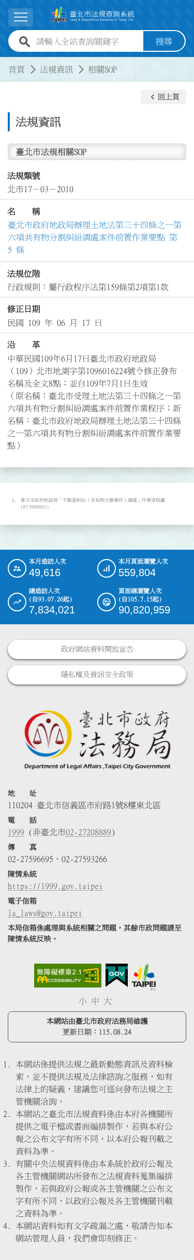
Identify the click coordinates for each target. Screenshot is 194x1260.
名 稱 (23, 211)
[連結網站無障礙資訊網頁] (67, 975)
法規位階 (23, 273)
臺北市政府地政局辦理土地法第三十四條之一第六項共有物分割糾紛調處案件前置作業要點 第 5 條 (95, 237)
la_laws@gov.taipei (45, 913)
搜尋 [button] (164, 41)
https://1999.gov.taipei (55, 886)
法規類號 (23, 175)
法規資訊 (56, 69)
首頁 (16, 69)
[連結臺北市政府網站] (144, 977)
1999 (16, 832)
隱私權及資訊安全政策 (97, 674)
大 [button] (107, 1001)
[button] (163, 97)
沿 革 (23, 344)
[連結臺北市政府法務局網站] (97, 739)
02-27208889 (88, 832)
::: (6, 63)
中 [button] (95, 1001)
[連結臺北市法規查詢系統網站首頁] (93, 15)
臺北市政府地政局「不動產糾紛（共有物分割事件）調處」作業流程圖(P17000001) (93, 504)
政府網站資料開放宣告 (97, 649)
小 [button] (83, 1001)
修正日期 (23, 309)
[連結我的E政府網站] (117, 975)
